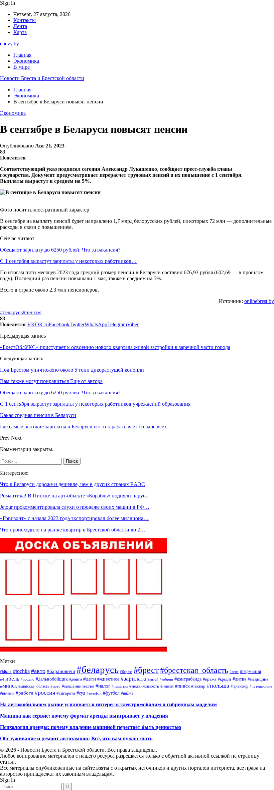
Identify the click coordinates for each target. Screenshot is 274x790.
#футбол (111, 693)
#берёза (126, 672)
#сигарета (65, 693)
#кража (210, 679)
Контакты (24, 20)
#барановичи (61, 671)
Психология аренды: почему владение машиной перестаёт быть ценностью (90, 727)
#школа (127, 693)
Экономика (26, 61)
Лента (20, 26)
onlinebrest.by (259, 301)
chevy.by (9, 43)
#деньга (75, 679)
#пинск (182, 686)
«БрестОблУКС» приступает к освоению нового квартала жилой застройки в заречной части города (115, 347)
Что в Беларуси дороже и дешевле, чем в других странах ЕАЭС (72, 484)
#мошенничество (78, 686)
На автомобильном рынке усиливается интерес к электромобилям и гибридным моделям (108, 704)
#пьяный (7, 693)
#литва (239, 679)
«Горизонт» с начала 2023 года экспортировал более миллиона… (74, 518)
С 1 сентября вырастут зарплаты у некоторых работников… (68, 261)
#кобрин (166, 679)
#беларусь (11, 312)
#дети (89, 679)
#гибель (9, 679)
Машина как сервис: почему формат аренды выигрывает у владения (84, 716)
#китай (152, 679)
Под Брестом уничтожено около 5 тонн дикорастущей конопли (72, 370)
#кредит (224, 679)
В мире (21, 67)
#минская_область (33, 686)
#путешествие (261, 686)
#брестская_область (194, 670)
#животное (108, 679)
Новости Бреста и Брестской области (42, 78)
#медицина (258, 679)
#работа (24, 693)
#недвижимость (144, 686)
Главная (22, 55)
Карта (20, 32)
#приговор (239, 686)
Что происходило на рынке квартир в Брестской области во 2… (72, 529)
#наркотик (120, 686)
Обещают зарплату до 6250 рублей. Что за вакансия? (60, 250)
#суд (81, 693)
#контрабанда (187, 679)
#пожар (198, 686)
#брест (146, 670)
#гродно (27, 679)
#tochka (21, 671)
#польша (218, 685)
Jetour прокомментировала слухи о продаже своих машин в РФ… (74, 507)
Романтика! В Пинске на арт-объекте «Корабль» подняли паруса (74, 495)
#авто (38, 671)
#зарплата (133, 678)
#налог (103, 686)
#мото (55, 686)
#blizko (6, 672)
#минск (8, 686)
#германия (250, 671)
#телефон (94, 693)
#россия (45, 692)
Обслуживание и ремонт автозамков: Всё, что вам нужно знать (76, 738)
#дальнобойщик (52, 679)
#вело (234, 672)
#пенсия (32, 312)
